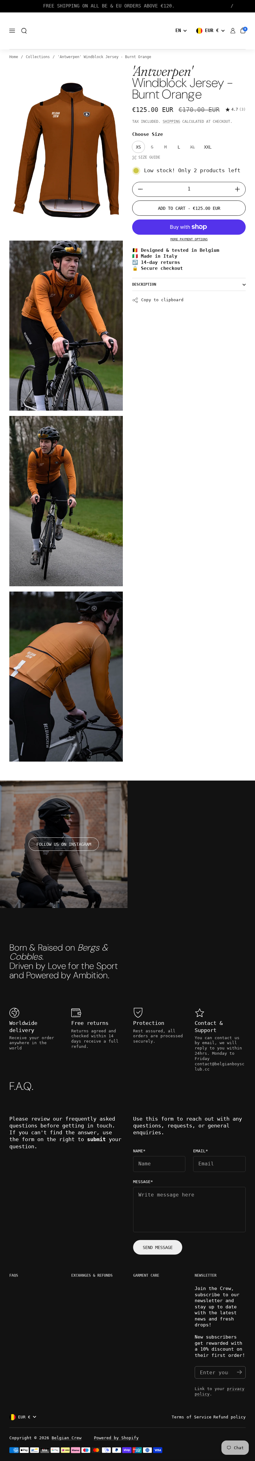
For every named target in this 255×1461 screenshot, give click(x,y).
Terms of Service (191, 1417)
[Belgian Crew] (127, 31)
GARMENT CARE (146, 1275)
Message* (143, 1182)
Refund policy (229, 1417)
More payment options (189, 239)
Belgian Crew (66, 1438)
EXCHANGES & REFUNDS (92, 1275)
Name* (139, 1151)
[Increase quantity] (239, 189)
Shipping (171, 121)
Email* (200, 1151)
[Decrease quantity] (137, 189)
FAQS (13, 1275)
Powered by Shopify (116, 1438)
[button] (24, 31)
